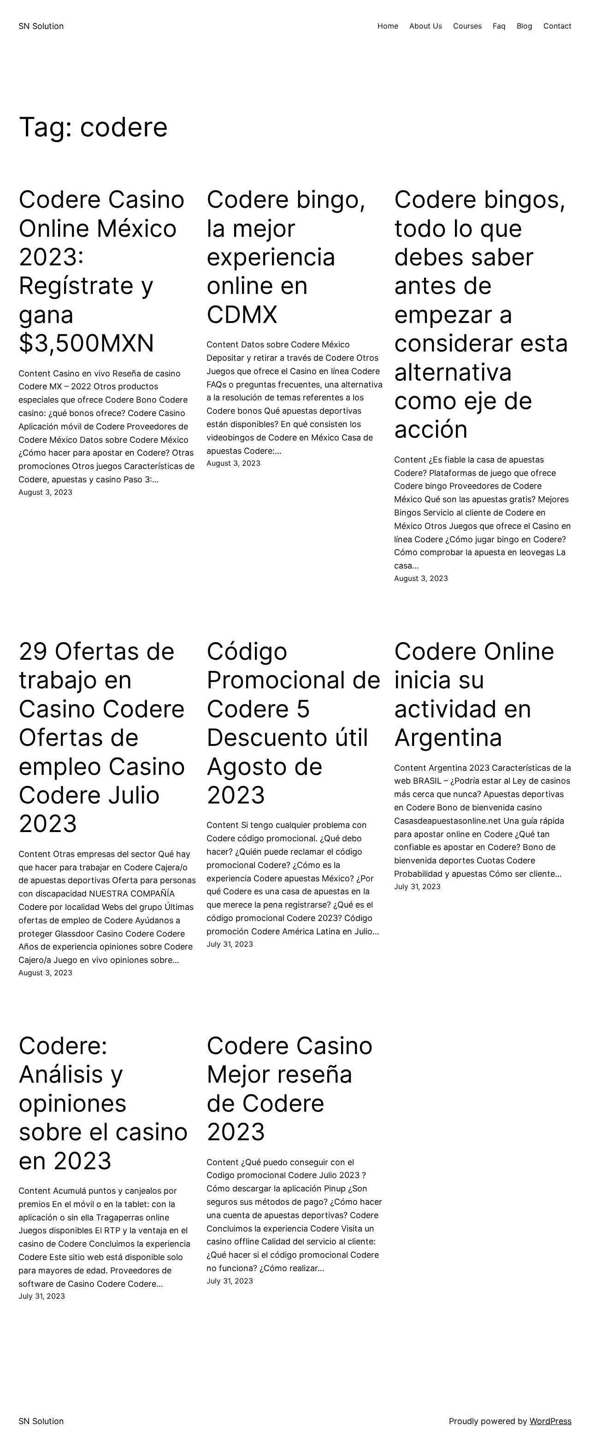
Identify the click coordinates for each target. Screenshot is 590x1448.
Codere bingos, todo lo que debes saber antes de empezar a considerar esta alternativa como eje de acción (481, 314)
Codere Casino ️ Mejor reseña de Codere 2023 (293, 1089)
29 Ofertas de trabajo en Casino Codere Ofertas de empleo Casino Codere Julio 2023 (101, 737)
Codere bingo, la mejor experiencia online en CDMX (286, 257)
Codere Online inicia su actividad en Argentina (474, 694)
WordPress (551, 1421)
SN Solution (41, 26)
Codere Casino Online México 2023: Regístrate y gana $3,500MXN (101, 271)
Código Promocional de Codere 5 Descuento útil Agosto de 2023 (293, 723)
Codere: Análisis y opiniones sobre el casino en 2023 (103, 1103)
